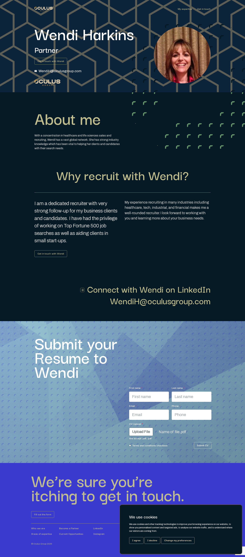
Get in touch (204, 9)
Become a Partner (69, 528)
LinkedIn (98, 528)
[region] (132, 9)
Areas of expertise (41, 534)
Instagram (98, 534)
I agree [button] (136, 540)
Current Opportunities (71, 534)
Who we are (38, 528)
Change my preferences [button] (178, 540)
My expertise (185, 9)
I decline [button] (152, 540)
